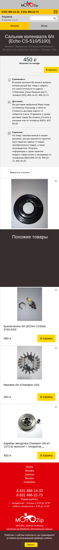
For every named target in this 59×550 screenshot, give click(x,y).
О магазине (29, 482)
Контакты (29, 478)
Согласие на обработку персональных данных (30, 529)
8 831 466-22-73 (30, 12)
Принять (31, 545)
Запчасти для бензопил (41, 46)
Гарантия (29, 474)
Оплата (29, 466)
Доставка (29, 470)
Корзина (7, 16)
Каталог (9, 46)
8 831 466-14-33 (29, 490)
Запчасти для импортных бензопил (20, 49)
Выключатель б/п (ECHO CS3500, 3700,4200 (25, 328)
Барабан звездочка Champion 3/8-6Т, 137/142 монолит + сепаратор (27, 445)
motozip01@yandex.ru (55, 12)
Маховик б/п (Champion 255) (21, 384)
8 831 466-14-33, (11, 12)
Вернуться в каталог (20, 172)
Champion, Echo (49, 49)
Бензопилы (21, 46)
